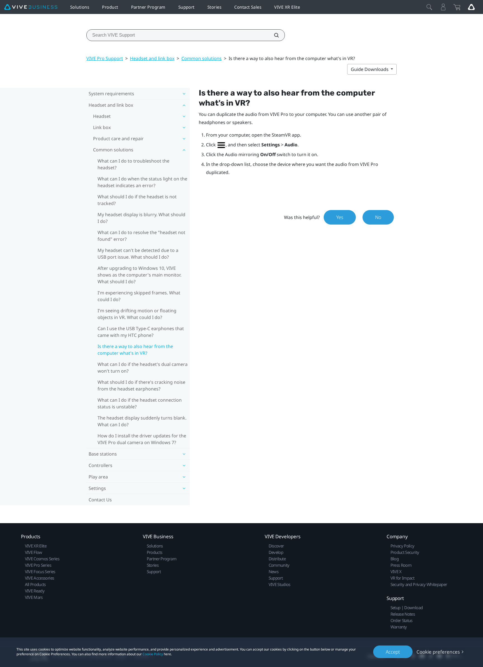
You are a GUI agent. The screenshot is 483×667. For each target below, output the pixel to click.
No (378, 217)
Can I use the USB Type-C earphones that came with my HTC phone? (141, 331)
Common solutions (201, 58)
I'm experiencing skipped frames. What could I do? (139, 296)
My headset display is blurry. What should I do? (141, 217)
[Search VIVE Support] (273, 35)
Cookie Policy (153, 654)
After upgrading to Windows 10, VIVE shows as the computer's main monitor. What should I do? (139, 275)
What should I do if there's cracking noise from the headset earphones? (141, 385)
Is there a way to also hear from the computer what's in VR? (135, 349)
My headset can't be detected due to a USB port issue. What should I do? (138, 253)
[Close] (429, 7)
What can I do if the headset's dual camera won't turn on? (143, 367)
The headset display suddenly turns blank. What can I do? (142, 421)
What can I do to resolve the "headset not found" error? (141, 235)
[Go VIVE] (471, 7)
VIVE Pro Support (104, 58)
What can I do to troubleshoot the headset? (133, 164)
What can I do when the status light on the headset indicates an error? (142, 182)
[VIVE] (30, 7)
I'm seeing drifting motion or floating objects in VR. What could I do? (137, 314)
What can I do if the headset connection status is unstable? (140, 403)
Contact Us (100, 500)
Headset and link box (152, 58)
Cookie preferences (438, 652)
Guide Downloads (370, 69)
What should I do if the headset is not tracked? (137, 200)
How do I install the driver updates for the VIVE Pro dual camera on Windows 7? (142, 439)
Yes (339, 217)
